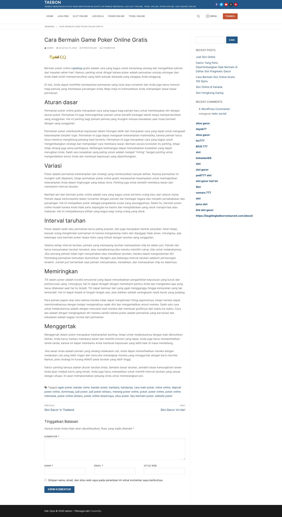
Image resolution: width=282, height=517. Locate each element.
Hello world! (219, 113)
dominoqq (67, 391)
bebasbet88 (204, 158)
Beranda (50, 26)
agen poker (65, 387)
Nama (48, 465)
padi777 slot (204, 175)
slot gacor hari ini (207, 181)
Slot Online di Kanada (209, 87)
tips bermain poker (141, 395)
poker (143, 391)
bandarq (114, 387)
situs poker (122, 395)
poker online (156, 391)
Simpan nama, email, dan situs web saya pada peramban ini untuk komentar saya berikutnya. (105, 480)
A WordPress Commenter (214, 109)
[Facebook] (216, 4)
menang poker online (126, 391)
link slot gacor (205, 210)
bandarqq (127, 387)
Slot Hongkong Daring (209, 92)
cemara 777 (203, 192)
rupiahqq (76, 68)
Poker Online (89, 48)
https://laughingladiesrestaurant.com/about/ (224, 215)
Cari (232, 40)
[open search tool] (198, 16)
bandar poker (99, 387)
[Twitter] (221, 4)
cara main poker (144, 387)
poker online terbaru (70, 395)
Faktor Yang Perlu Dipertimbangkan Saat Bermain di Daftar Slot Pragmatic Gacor (216, 67)
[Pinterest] (236, 4)
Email (98, 465)
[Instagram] (231, 4)
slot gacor (202, 169)
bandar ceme (81, 387)
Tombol (230, 16)
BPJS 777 (202, 146)
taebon (52, 2)
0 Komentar (108, 48)
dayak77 (201, 129)
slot (198, 152)
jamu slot (201, 204)
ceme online (163, 387)
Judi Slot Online (205, 57)
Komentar (51, 436)
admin (50, 48)
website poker (163, 395)
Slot (198, 186)
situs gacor (203, 123)
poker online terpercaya (99, 395)
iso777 (200, 140)
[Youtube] (226, 4)
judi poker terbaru (100, 391)
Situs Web (150, 465)
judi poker (81, 391)
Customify (95, 511)
